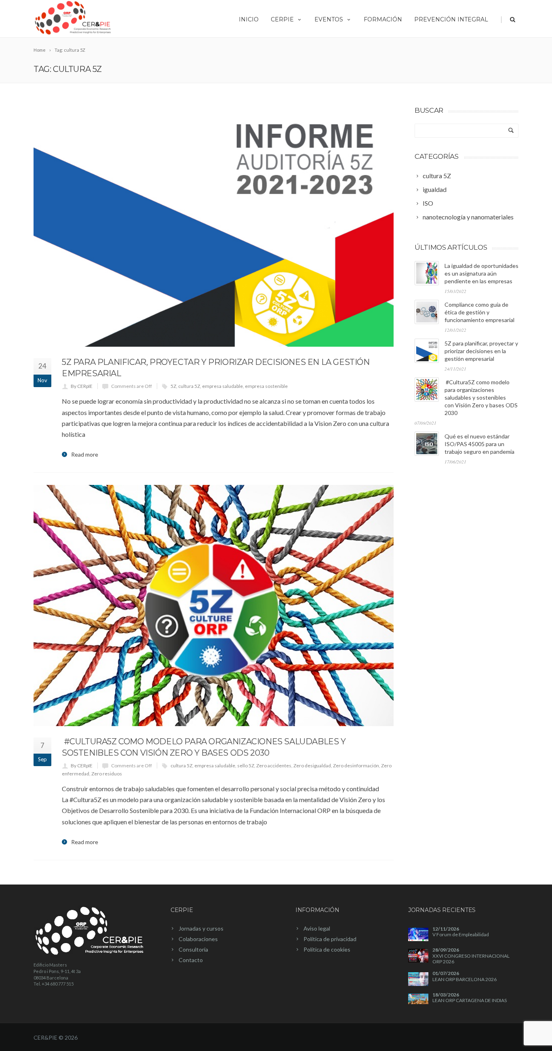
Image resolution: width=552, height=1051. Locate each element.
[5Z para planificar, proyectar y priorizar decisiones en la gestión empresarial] (214, 226)
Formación (383, 19)
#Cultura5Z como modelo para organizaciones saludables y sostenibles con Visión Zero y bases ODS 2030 (481, 397)
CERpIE (282, 19)
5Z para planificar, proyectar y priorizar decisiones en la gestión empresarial (481, 351)
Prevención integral (451, 19)
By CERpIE (82, 386)
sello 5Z (245, 765)
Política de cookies (326, 949)
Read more (84, 454)
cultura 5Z (189, 386)
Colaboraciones (198, 938)
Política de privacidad (329, 938)
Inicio (249, 19)
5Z (173, 386)
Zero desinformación (356, 765)
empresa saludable (222, 386)
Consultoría (193, 949)
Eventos (328, 19)
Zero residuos (106, 774)
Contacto (191, 959)
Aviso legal (316, 928)
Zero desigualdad (312, 765)
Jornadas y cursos (201, 928)
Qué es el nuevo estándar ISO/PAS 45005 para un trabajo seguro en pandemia (479, 444)
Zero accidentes (273, 765)
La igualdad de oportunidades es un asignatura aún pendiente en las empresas (481, 273)
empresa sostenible (266, 386)
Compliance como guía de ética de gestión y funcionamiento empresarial (479, 312)
